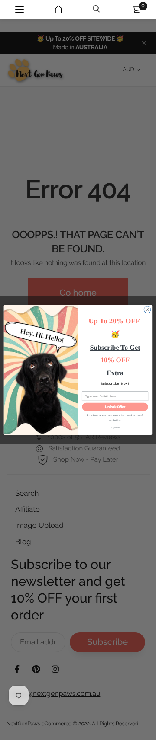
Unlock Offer (115, 407)
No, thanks (115, 428)
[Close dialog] (147, 309)
